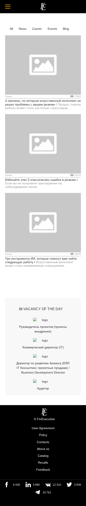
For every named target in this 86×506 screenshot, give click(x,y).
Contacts (43, 442)
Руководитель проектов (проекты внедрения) (43, 329)
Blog (66, 28)
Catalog (43, 455)
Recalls (43, 462)
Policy (43, 435)
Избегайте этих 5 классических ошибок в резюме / (41, 179)
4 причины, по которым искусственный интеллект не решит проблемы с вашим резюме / (43, 102)
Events (52, 28)
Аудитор (43, 388)
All (11, 28)
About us (43, 449)
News (22, 28)
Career (37, 28)
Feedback (43, 469)
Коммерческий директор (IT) (43, 347)
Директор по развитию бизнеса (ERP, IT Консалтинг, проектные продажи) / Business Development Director (43, 367)
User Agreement (43, 428)
